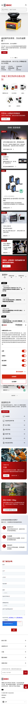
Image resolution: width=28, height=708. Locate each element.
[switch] (24, 356)
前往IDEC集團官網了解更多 (10, 510)
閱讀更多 (6, 475)
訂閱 (25, 672)
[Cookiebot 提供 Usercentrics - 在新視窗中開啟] (16, 325)
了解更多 (4, 52)
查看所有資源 (5, 411)
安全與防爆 (14, 93)
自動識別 (18, 106)
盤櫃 (10, 106)
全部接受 (14, 376)
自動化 (22, 93)
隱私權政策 (4, 695)
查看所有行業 (14, 475)
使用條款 (3, 697)
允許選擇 (14, 381)
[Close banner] (25, 325)
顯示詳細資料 (19, 371)
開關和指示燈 (5, 93)
